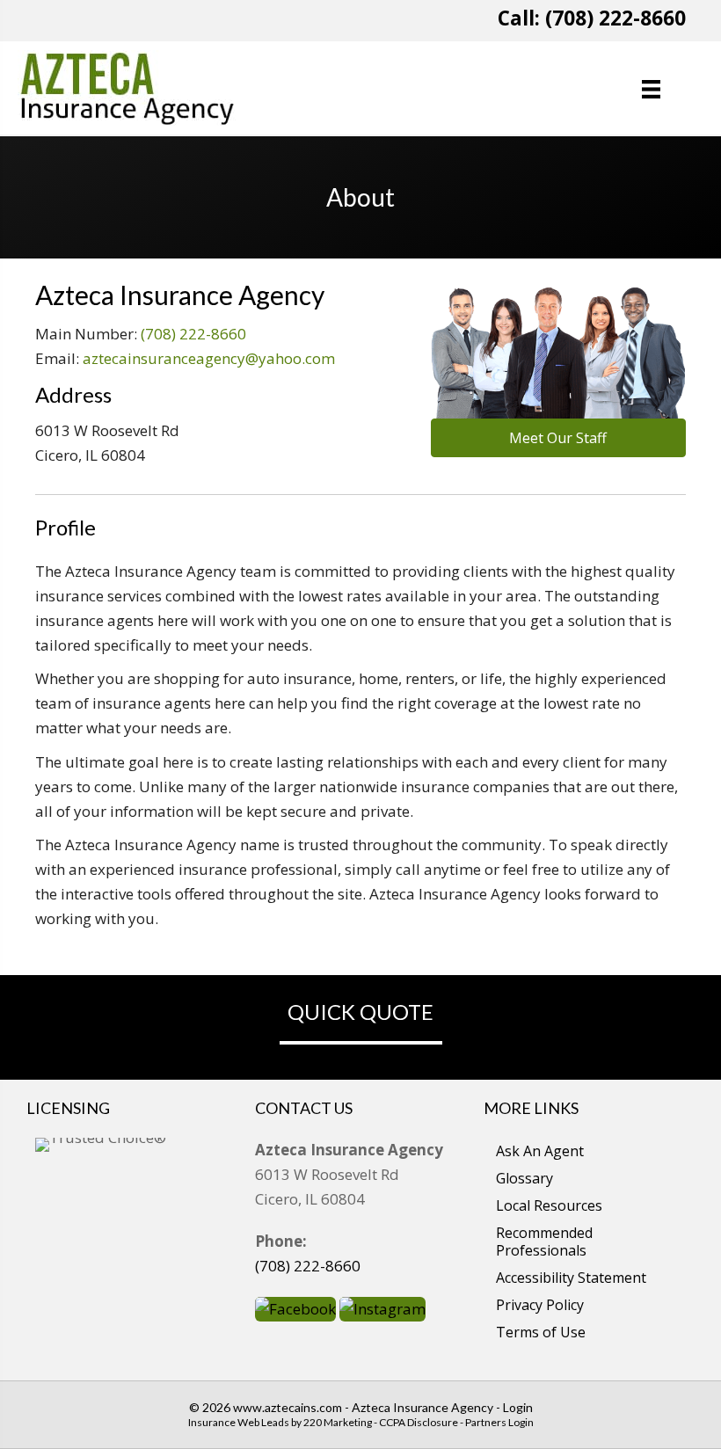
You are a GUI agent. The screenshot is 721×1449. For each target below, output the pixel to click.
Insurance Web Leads (238, 1422)
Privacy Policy (540, 1304)
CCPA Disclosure (418, 1422)
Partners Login (499, 1422)
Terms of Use (541, 1332)
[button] (558, 438)
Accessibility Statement (571, 1277)
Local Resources (549, 1205)
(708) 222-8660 (193, 334)
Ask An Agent (540, 1151)
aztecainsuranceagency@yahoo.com (209, 358)
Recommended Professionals (544, 1241)
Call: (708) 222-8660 (592, 18)
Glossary (524, 1178)
